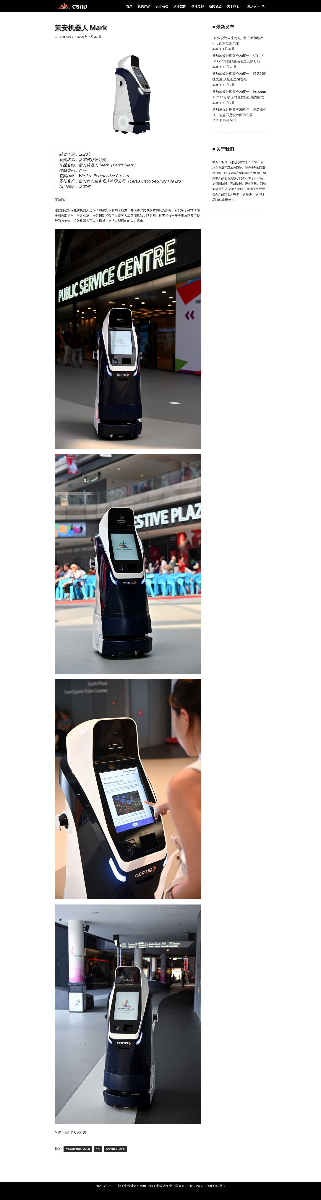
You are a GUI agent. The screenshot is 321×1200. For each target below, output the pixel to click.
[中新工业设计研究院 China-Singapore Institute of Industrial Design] (72, 6)
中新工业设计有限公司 (162, 1186)
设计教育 (179, 6)
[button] (241, 6)
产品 (97, 1149)
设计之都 (197, 6)
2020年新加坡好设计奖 (77, 1149)
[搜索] (263, 6)
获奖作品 (144, 6)
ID (184, 1186)
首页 (129, 6)
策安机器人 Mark (115, 1149)
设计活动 (161, 6)
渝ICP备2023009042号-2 (207, 1186)
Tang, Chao (65, 36)
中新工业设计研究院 (39, 1195)
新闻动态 (215, 6)
